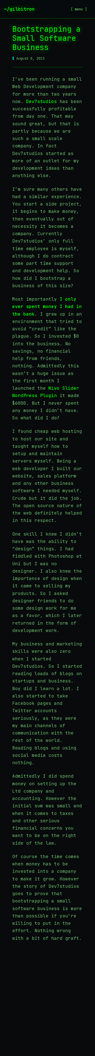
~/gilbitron (19, 9)
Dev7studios (41, 101)
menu (79, 9)
